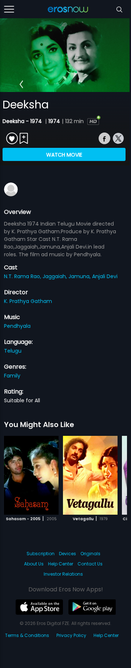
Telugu (12, 350)
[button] (21, 84)
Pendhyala (17, 326)
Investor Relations (63, 574)
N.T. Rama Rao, (23, 276)
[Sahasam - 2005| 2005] (31, 475)
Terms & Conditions (27, 635)
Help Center (60, 564)
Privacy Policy (71, 635)
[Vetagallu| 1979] (90, 475)
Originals (90, 553)
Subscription (41, 553)
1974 (54, 121)
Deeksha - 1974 (23, 121)
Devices (67, 553)
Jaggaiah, (55, 276)
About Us (34, 564)
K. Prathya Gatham (28, 301)
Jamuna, (80, 276)
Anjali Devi (105, 276)
